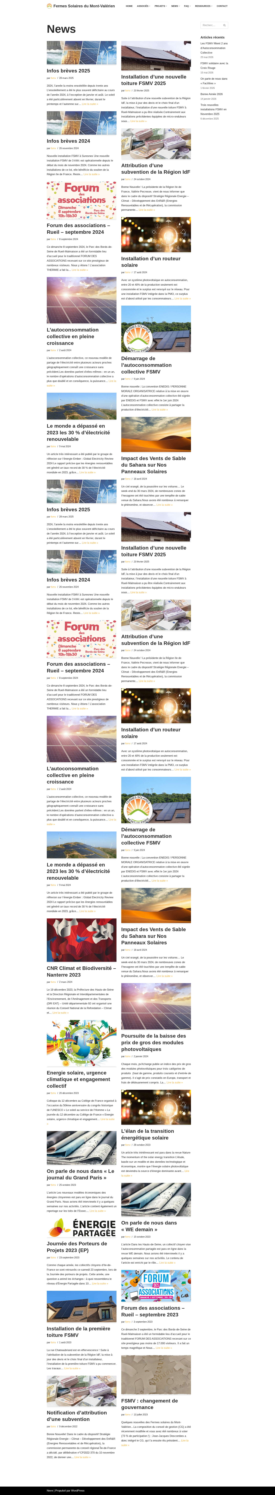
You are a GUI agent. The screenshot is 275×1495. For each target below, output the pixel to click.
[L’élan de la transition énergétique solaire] (156, 1107)
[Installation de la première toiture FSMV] (81, 1306)
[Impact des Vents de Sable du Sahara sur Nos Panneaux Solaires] (156, 434)
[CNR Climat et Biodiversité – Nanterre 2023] (81, 940)
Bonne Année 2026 (212, 94)
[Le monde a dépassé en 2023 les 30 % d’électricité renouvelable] (81, 406)
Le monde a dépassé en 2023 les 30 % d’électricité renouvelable (78, 432)
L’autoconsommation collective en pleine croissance (73, 336)
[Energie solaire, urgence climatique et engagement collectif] (81, 1043)
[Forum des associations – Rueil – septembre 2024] (81, 200)
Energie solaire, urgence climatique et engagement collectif (78, 1079)
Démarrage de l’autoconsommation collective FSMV (146, 365)
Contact (222, 6)
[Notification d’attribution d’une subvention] (81, 1391)
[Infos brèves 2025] (81, 52)
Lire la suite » (90, 104)
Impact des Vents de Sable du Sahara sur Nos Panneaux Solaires (153, 464)
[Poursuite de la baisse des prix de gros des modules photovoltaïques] (156, 1006)
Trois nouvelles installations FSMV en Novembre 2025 (213, 109)
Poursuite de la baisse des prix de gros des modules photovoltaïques (153, 1042)
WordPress (78, 1490)
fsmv (53, 78)
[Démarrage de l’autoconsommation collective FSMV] (156, 329)
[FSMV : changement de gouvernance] (156, 1374)
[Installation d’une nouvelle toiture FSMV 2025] (156, 55)
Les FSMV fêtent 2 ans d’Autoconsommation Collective (214, 48)
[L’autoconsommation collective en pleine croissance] (81, 300)
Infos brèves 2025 (68, 71)
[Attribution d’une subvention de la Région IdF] (156, 143)
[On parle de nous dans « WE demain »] (156, 1200)
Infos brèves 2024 (68, 141)
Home (129, 6)
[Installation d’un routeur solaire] (156, 234)
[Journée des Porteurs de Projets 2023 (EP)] (81, 1227)
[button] (149, 6)
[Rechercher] (224, 25)
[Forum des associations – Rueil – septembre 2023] (156, 1286)
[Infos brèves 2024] (81, 123)
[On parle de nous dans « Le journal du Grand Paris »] (81, 1148)
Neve (50, 1490)
